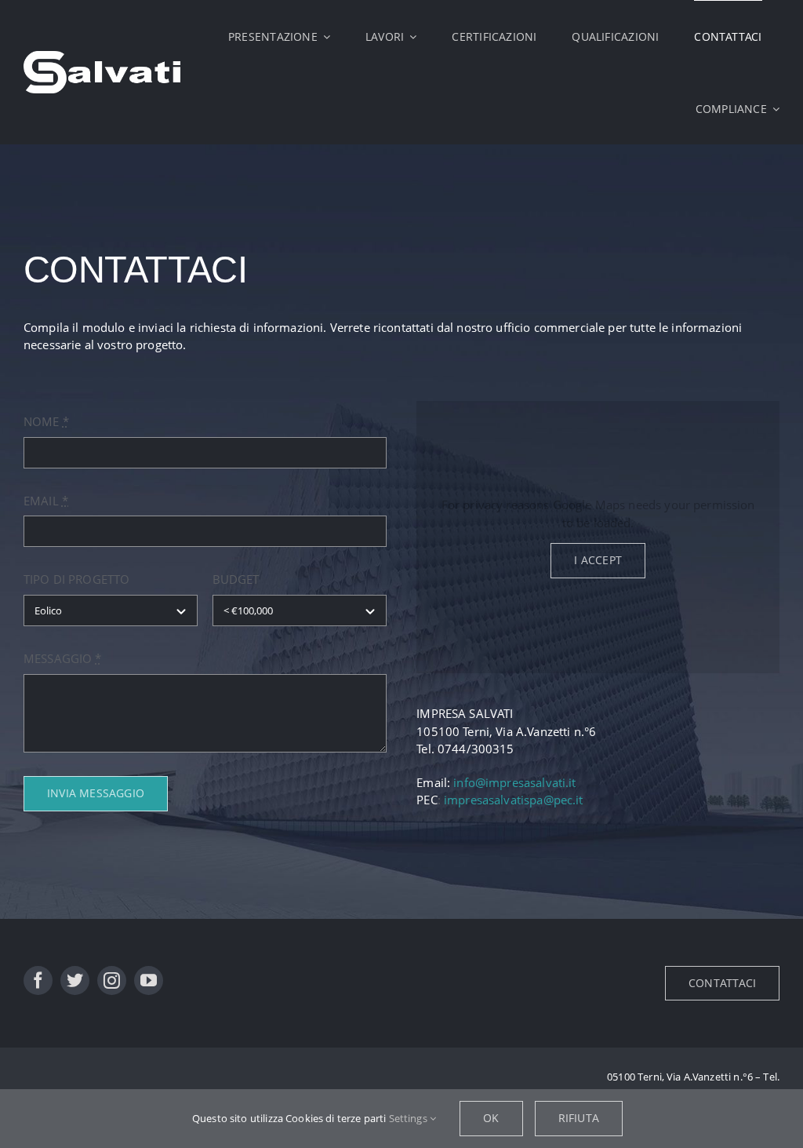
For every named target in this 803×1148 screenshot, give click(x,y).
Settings (409, 1118)
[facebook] (38, 980)
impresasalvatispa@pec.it (513, 799)
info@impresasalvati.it (514, 782)
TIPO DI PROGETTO (76, 579)
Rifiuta (578, 1117)
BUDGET (236, 579)
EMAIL (46, 500)
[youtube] (148, 980)
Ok (491, 1117)
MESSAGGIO (63, 658)
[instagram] (111, 980)
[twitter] (74, 980)
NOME (46, 421)
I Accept (598, 559)
